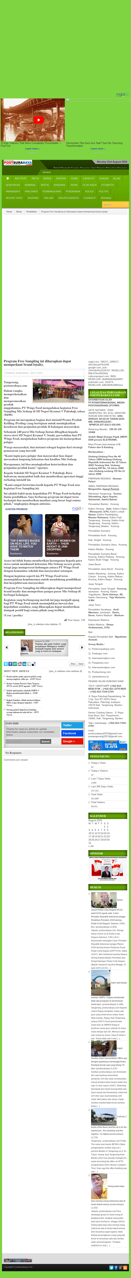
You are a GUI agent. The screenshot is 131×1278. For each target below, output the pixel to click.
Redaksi (47, 172)
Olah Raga (90, 185)
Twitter (67, 725)
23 (108, 836)
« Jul (90, 846)
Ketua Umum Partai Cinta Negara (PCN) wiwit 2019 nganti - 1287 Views (24, 685)
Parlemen (31, 191)
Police (89, 191)
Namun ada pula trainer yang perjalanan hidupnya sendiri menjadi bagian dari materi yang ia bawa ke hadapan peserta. (43, 648)
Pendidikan (73, 191)
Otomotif (107, 185)
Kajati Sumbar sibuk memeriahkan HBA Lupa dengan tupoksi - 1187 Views (23, 702)
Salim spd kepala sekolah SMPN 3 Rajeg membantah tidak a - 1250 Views (22, 693)
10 (90, 833)
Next (81, 664)
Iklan (116, 178)
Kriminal (30, 185)
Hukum (104, 178)
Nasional (60, 185)
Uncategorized (68, 198)
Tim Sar (48, 198)
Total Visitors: (98, 802)
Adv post (21, 178)
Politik (103, 191)
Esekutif (89, 178)
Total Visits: (97, 794)
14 (102, 833)
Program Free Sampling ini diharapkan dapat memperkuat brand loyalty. (37, 363)
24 (90, 839)
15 (105, 833)
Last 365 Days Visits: (102, 786)
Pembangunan (52, 191)
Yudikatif (90, 198)
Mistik (45, 185)
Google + (69, 741)
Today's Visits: (99, 762)
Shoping (33, 198)
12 (96, 833)
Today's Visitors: (100, 770)
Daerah (61, 178)
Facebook (69, 733)
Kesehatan (13, 185)
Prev (73, 664)
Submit (46, 741)
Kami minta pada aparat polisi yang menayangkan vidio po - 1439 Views (23, 678)
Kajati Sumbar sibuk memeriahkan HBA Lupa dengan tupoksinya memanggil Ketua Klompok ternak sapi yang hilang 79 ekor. (109, 1058)
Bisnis (47, 178)
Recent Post (14, 198)
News (74, 185)
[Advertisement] (65, 46)
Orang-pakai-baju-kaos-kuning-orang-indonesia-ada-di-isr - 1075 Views (22, 712)
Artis (35, 178)
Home (74, 178)
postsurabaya (22, 373)
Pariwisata (13, 191)
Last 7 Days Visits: (101, 778)
